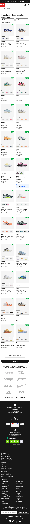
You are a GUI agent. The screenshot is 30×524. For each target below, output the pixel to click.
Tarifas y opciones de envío (8, 474)
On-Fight (3, 501)
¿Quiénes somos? (5, 465)
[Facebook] (10, 521)
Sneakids (18, 490)
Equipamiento (8, 12)
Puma (17, 288)
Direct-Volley (4, 486)
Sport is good (19, 491)
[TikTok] (17, 521)
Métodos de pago (5, 473)
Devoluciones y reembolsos (8, 470)
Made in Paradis (5, 498)
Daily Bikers (4, 483)
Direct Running (5, 485)
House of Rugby (5, 495)
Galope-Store (4, 491)
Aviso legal (4, 471)
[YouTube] (20, 521)
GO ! (27, 1)
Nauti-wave (4, 500)
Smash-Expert (19, 486)
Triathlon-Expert (19, 496)
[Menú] (1, 8)
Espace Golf (4, 488)
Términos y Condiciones (7, 468)
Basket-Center (4, 481)
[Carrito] (28, 5)
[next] (29, 382)
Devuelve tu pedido (15, 435)
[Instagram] (13, 521)
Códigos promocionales (7, 460)
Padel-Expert (4, 503)
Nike (2, 176)
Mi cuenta (3, 453)
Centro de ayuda (5, 455)
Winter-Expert (19, 501)
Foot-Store (3, 490)
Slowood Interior (20, 485)
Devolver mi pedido (6, 458)
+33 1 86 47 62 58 (15, 414)
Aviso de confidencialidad (7, 476)
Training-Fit (18, 493)
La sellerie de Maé (5, 496)
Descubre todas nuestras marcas (15, 397)
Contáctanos (15, 409)
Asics (17, 176)
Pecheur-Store (19, 481)
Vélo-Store (18, 500)
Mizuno (3, 234)
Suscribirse (23, 512)
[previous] (1, 382)
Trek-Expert (18, 495)
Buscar (8, 8)
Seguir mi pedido (5, 456)
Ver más (15, 361)
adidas (3, 41)
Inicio (2, 12)
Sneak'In (18, 488)
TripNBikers (18, 498)
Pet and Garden (19, 483)
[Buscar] (5, 8)
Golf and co (4, 493)
